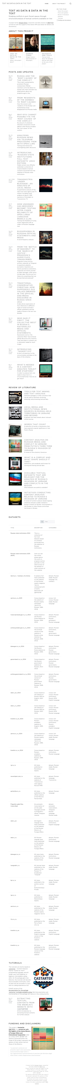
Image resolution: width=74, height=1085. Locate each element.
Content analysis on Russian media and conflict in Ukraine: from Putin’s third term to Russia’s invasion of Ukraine (38, 445)
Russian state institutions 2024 (20, 533)
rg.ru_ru (13, 765)
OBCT (49, 23)
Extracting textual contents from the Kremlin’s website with (25, 1003)
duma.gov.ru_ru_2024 (17, 646)
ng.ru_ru (13, 895)
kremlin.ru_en (15, 930)
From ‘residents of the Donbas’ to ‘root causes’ (26, 100)
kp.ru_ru (13, 880)
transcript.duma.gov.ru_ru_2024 (21, 615)
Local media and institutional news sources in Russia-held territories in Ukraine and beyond (37, 411)
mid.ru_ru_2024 (15, 706)
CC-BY (45, 1080)
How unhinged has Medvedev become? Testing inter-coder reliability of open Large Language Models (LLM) (26, 211)
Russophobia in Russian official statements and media (26, 234)
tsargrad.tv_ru (15, 865)
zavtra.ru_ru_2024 (16, 733)
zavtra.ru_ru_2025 (16, 598)
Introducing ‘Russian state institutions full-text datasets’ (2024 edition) (26, 158)
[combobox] (70, 4)
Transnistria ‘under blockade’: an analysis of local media (25, 183)
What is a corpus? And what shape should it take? (37, 459)
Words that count (35, 424)
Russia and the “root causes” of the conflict (27, 78)
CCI (52, 23)
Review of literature (63, 14)
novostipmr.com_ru (17, 776)
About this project (63, 11)
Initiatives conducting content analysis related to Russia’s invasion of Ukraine (37, 495)
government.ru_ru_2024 (18, 659)
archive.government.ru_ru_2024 (21, 674)
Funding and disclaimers (64, 20)
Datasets (60, 16)
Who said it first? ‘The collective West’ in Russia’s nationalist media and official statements (27, 325)
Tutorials (60, 18)
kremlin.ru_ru (15, 945)
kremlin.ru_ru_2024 (17, 750)
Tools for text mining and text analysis (37, 392)
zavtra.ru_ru (14, 906)
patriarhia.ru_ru (15, 791)
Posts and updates (63, 13)
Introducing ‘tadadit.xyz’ (24, 350)
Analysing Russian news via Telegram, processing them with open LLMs (27, 139)
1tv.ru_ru (13, 919)
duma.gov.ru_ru (15, 854)
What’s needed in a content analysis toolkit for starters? (26, 368)
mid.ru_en (14, 821)
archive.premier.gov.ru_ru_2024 (20, 628)
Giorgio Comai (23, 23)
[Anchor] (35, 31)
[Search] (70, 4)
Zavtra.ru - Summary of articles (20, 576)
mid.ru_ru (13, 837)
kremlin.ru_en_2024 (17, 719)
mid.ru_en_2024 (16, 693)
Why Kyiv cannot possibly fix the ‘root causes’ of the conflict (27, 117)
